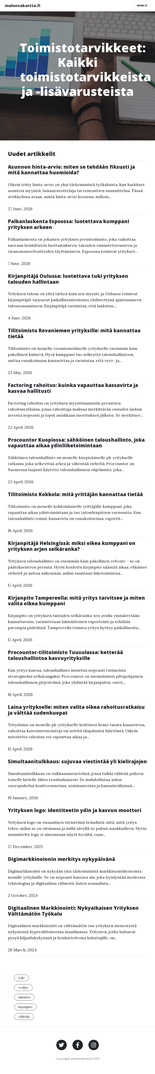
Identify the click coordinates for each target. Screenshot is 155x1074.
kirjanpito (25, 1007)
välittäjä (24, 1017)
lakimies (24, 997)
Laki (21, 978)
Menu (141, 5)
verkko (23, 987)
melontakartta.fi (22, 5)
